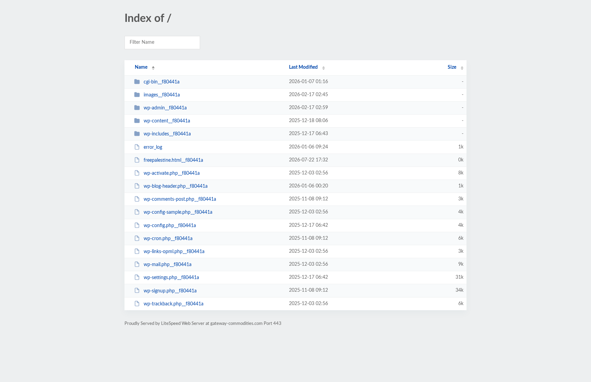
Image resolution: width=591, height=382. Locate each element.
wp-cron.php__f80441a (168, 238)
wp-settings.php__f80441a (171, 277)
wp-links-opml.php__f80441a (174, 251)
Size (452, 67)
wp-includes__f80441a (167, 134)
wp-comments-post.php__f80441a (180, 199)
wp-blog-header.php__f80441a (176, 186)
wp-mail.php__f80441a (168, 264)
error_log (153, 147)
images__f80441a (162, 95)
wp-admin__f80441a (165, 108)
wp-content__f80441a (167, 121)
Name (141, 67)
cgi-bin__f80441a (162, 82)
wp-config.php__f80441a (170, 225)
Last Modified (303, 67)
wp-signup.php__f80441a (170, 290)
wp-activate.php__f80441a (172, 173)
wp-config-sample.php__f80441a (178, 212)
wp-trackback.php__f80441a (173, 304)
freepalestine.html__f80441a (173, 160)
